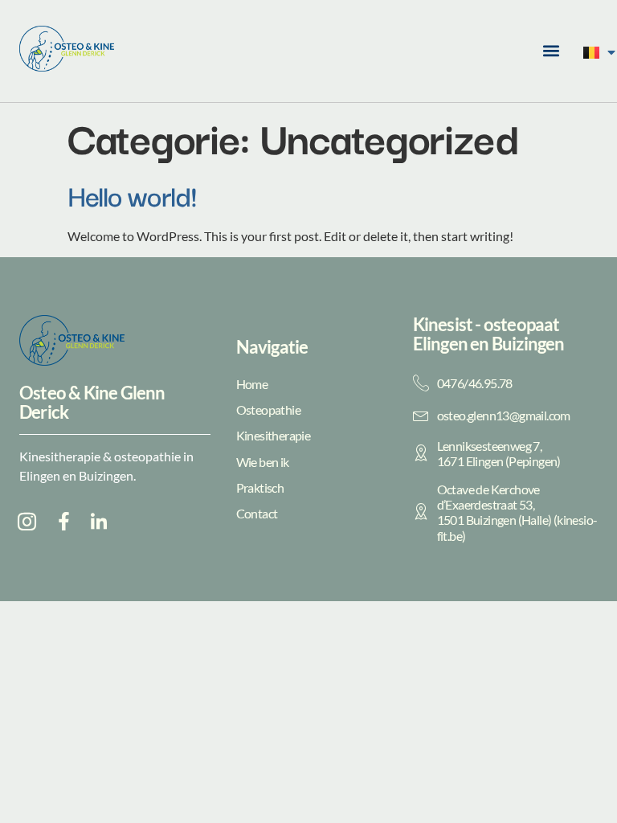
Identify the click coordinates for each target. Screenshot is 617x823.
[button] (550, 51)
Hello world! (131, 194)
